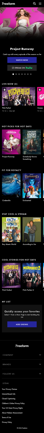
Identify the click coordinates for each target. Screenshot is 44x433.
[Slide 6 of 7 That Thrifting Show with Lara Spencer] (27, 74)
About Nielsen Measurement (12, 412)
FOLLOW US (9, 374)
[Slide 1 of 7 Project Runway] (13, 74)
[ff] (8, 4)
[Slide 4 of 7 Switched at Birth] (22, 74)
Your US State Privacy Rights (12, 408)
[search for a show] (34, 4)
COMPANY (8, 355)
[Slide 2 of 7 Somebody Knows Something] (16, 74)
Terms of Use (6, 417)
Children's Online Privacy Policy (13, 403)
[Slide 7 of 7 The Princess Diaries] (30, 74)
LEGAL (6, 383)
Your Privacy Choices (9, 389)
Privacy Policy (7, 422)
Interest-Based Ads (8, 394)
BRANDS (7, 364)
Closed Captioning (8, 398)
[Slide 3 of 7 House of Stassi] (19, 74)
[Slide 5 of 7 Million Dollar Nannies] (24, 74)
